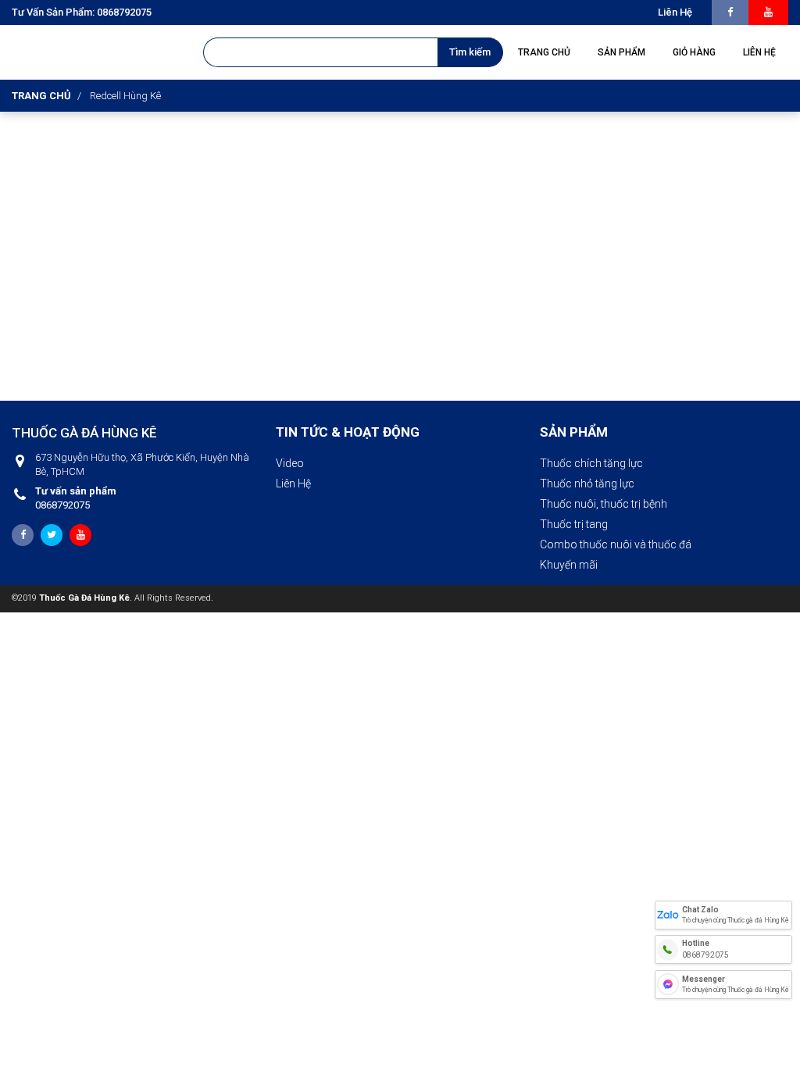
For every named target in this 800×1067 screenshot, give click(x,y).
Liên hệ (675, 12)
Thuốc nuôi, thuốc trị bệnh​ (603, 504)
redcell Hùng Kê (125, 96)
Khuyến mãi (569, 564)
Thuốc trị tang (574, 524)
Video (290, 463)
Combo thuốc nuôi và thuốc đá (615, 544)
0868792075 (75, 498)
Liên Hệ (293, 483)
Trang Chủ (544, 52)
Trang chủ (41, 96)
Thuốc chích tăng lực (591, 463)
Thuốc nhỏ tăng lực (587, 483)
